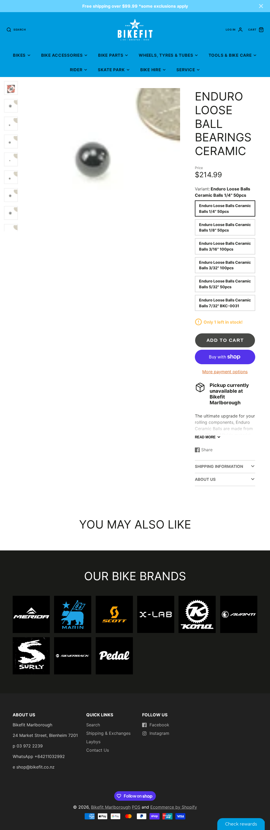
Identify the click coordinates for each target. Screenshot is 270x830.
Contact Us (97, 750)
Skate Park (111, 69)
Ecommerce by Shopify (173, 807)
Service (185, 69)
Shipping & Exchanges (108, 733)
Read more (205, 437)
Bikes (19, 55)
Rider (76, 69)
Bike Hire (150, 69)
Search (93, 724)
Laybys (93, 741)
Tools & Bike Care (230, 55)
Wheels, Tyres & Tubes (166, 55)
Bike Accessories (62, 55)
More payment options (225, 371)
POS (136, 807)
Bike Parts (110, 55)
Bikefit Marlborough (111, 807)
